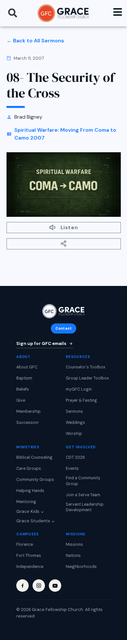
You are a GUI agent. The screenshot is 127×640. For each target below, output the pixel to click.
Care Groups (28, 468)
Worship (74, 433)
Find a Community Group (83, 480)
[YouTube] (55, 585)
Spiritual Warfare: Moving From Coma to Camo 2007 (65, 134)
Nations (73, 555)
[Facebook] (22, 585)
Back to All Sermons (38, 40)
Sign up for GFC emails (41, 343)
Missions (74, 544)
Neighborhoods (81, 566)
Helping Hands (30, 490)
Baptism (24, 378)
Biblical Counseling (34, 457)
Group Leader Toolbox (87, 378)
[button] (13, 13)
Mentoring (26, 501)
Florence (24, 544)
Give (20, 400)
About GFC (26, 367)
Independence (29, 566)
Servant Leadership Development (85, 507)
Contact (63, 328)
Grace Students (33, 521)
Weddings (75, 422)
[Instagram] (39, 585)
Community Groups (35, 479)
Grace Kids (27, 511)
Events (72, 468)
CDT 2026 (75, 457)
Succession (27, 422)
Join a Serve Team (83, 495)
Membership (28, 411)
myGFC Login (79, 389)
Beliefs (22, 389)
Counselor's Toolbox (85, 367)
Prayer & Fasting (81, 400)
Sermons (74, 411)
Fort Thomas (28, 555)
